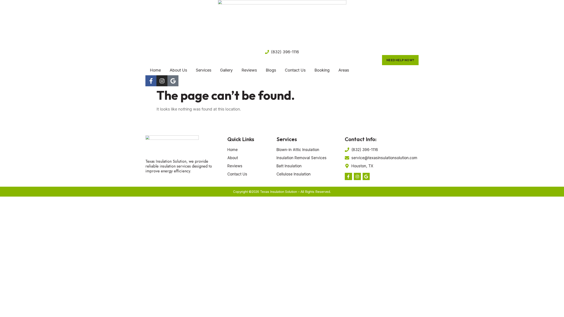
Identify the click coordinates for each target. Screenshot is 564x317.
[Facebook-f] (150, 80)
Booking (322, 70)
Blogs (271, 70)
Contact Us (295, 70)
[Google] (172, 80)
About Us (178, 70)
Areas (343, 70)
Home (155, 70)
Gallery (226, 70)
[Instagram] (161, 80)
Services (203, 70)
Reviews (249, 70)
